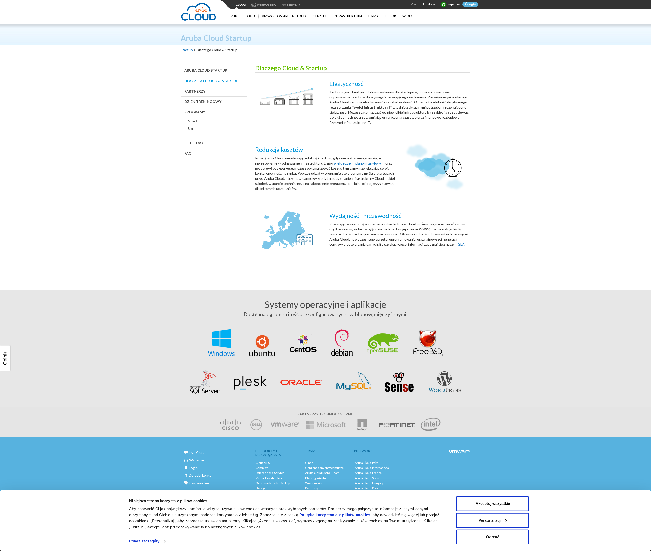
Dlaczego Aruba (315, 478)
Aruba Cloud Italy (366, 463)
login (472, 4)
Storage (261, 488)
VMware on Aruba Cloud (284, 16)
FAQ (188, 153)
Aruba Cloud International (372, 468)
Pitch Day (193, 143)
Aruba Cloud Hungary (369, 483)
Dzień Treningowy (202, 101)
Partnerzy (194, 91)
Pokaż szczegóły (144, 541)
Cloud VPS (263, 463)
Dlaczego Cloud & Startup (211, 81)
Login (193, 468)
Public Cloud (243, 16)
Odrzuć (492, 537)
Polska (427, 4)
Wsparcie (196, 460)
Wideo (408, 16)
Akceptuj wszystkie (493, 503)
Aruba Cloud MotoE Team (322, 473)
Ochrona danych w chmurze (324, 468)
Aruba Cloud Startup (205, 70)
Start (192, 121)
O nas (309, 463)
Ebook (390, 16)
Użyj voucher (199, 483)
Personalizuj (490, 520)
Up (190, 128)
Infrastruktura (348, 16)
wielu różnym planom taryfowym (359, 163)
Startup (320, 16)
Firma (373, 16)
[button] (6, 358)
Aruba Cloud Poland (368, 488)
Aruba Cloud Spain (367, 478)
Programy (194, 112)
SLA (461, 244)
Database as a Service (270, 473)
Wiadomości (313, 483)
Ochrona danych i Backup (273, 483)
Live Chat (196, 452)
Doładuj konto (200, 475)
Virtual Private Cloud (270, 478)
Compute (262, 468)
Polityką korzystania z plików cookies (335, 515)
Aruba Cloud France (368, 473)
